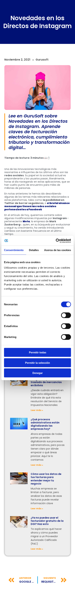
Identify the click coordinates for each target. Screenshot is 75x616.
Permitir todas (37, 352)
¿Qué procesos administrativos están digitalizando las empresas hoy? (45, 424)
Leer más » (37, 410)
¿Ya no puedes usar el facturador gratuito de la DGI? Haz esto (47, 521)
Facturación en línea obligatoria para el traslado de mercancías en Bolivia (46, 380)
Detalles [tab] (34, 250)
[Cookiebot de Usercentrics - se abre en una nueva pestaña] (55, 240)
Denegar (37, 372)
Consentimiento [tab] (14, 250)
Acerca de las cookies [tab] (57, 250)
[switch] (66, 315)
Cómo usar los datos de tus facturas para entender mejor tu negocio (46, 478)
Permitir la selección (37, 362)
